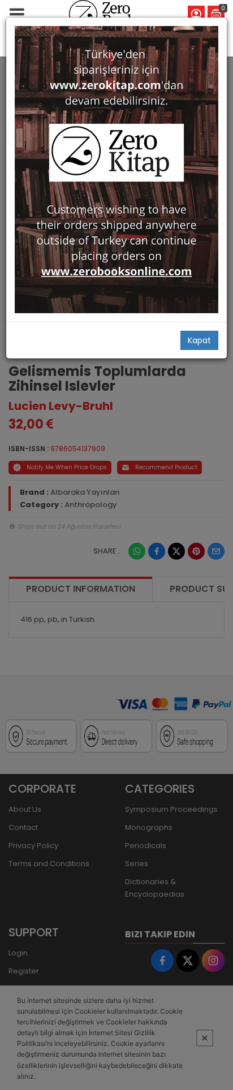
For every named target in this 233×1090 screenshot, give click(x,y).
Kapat (199, 340)
